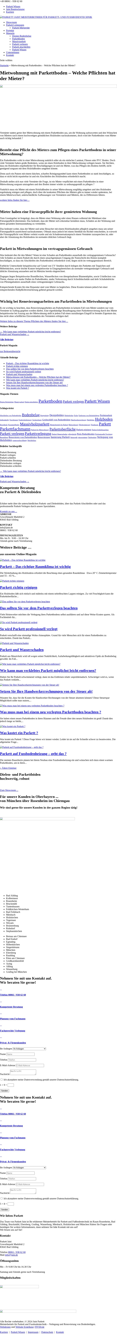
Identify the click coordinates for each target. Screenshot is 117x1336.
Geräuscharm (37, 420)
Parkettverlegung (38, 433)
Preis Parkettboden (86, 434)
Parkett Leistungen (15, 25)
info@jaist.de (11, 1255)
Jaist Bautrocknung (15, 9)
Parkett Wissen (13, 6)
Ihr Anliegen (6, 1048)
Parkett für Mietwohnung (40, 430)
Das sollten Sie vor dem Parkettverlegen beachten (30, 369)
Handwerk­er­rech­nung (78, 420)
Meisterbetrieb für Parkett (59, 425)
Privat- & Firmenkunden (13, 1042)
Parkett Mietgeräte (21, 27)
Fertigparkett (106, 415)
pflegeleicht (72, 434)
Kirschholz (4, 425)
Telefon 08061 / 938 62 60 (13, 995)
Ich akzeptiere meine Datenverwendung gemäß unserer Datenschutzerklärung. (41, 1079)
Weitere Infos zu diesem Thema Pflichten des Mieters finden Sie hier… (34, 321)
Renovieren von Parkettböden (23, 437)
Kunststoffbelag (13, 425)
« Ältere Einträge (8, 768)
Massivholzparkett (34, 424)
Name (3, 1054)
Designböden (57, 415)
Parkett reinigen (83, 429)
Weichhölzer (31, 440)
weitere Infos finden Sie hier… (15, 200)
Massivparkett (19, 41)
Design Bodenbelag (21, 36)
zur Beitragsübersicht (10, 351)
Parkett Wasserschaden (59, 434)
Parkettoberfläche (63, 429)
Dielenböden (68, 415)
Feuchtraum (14, 420)
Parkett (105, 424)
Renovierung (44, 437)
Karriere (10, 12)
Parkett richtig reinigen (17, 366)
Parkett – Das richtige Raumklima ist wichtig (27, 363)
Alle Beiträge (6, 339)
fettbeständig (4, 420)
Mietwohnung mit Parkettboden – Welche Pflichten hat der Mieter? (38, 377)
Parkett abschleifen (21, 47)
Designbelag (44, 415)
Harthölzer (90, 420)
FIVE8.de (39, 1327)
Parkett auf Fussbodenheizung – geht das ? (33, 754)
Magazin (10, 33)
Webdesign (5, 1327)
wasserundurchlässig (19, 440)
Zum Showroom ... (9, 790)
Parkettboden (18, 38)
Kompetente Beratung (11, 1007)
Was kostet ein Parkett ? (17, 388)
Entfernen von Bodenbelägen (89, 415)
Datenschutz (47, 1332)
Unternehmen (12, 52)
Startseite (4, 65)
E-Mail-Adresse (7, 1065)
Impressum (33, 1332)
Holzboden (104, 419)
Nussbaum (94, 425)
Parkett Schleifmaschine (100, 430)
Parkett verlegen (20, 44)
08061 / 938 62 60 (17, 1252)
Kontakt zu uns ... (8, 511)
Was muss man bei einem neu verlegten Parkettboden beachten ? (37, 385)
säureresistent (82, 437)
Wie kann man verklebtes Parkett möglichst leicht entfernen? (35, 380)
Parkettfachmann (15, 428)
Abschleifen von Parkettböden (10, 415)
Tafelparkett (92, 437)
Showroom (11, 22)
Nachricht (4, 1074)
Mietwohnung (73, 425)
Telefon (3, 1059)
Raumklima (4, 437)
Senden (4, 1091)
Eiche (76, 415)
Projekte (10, 30)
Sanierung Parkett (60, 437)
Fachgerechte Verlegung (12, 1030)
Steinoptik (74, 437)
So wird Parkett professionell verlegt (23, 371)
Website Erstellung (25, 1327)
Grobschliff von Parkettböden (56, 419)
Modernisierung (84, 425)
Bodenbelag (31, 415)
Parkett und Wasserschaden (19, 374)
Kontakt (10, 55)
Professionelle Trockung (103, 434)
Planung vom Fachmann (12, 1018)
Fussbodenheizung (25, 420)
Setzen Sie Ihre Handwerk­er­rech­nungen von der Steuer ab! (34, 382)
